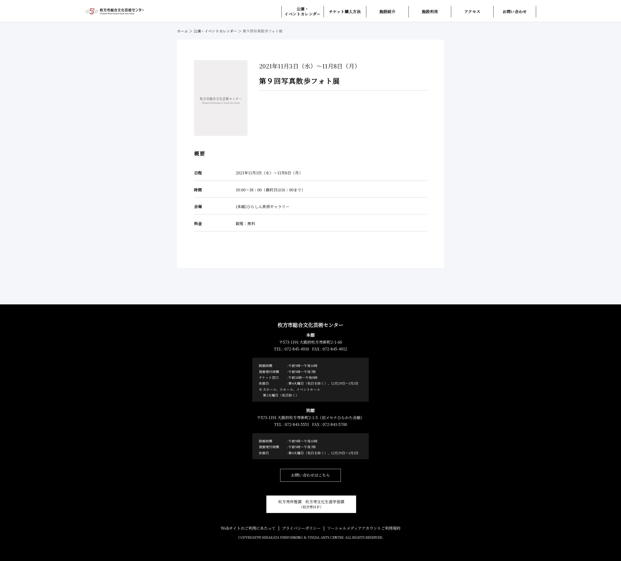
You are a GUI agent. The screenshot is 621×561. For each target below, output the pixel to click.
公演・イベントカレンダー (215, 30)
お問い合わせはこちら (310, 475)
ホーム (182, 30)
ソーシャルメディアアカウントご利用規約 (363, 528)
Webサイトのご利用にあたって (248, 528)
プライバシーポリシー (301, 528)
